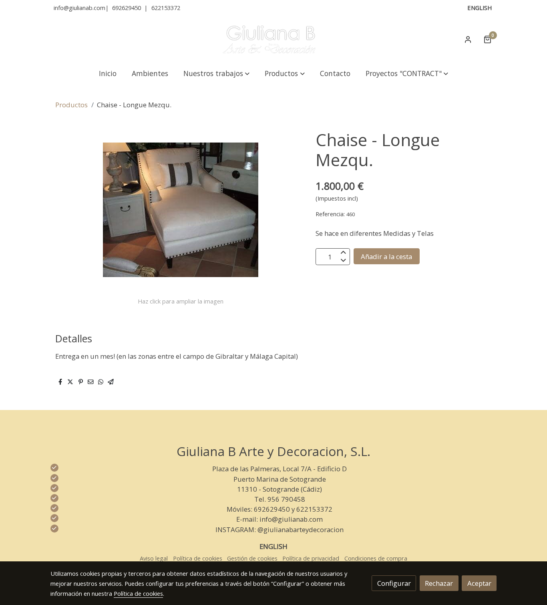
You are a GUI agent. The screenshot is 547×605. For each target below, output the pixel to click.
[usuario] (468, 39)
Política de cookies (197, 558)
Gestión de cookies (252, 558)
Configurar (394, 583)
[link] (273, 39)
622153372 (165, 8)
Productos (71, 104)
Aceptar (479, 583)
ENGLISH (479, 8)
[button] (216, 73)
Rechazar (439, 583)
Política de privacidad (310, 558)
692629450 (126, 8)
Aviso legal (154, 558)
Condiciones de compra (375, 558)
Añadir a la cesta (386, 256)
